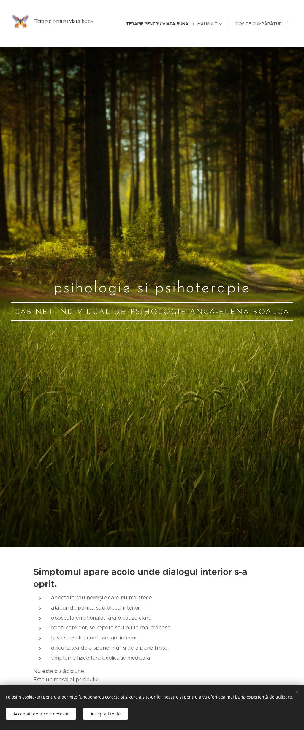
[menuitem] (159, 23)
